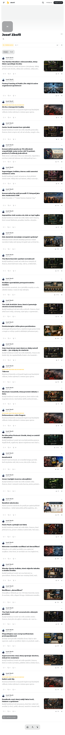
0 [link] (10, 73)
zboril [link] (12, 2)
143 (58, 270)
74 (58, 403)
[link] (8, 2)
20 (15, 447)
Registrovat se (58, 2)
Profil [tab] (11, 52)
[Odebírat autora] (32, 731)
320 (58, 602)
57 (58, 536)
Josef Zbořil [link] (9, 57)
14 (58, 139)
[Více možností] (61, 34)
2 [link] (10, 338)
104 (58, 205)
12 (58, 117)
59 (58, 491)
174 (58, 161)
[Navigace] (4, 2)
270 (58, 249)
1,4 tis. (57, 447)
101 (58, 316)
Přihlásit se (49, 2)
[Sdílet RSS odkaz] (3, 39)
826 (58, 469)
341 (58, 689)
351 (58, 515)
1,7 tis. (57, 294)
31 (58, 360)
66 (58, 183)
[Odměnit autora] (37, 731)
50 (58, 95)
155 (58, 382)
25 (58, 73)
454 (58, 338)
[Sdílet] (61, 45)
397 (58, 558)
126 (58, 711)
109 (58, 667)
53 (58, 227)
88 (58, 624)
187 (58, 646)
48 (58, 580)
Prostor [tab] (6, 52)
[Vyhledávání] (43, 2)
